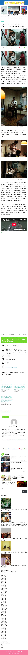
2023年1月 (3, 638)
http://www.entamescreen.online (16, 439)
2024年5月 (3, 615)
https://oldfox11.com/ (11, 367)
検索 (2, 488)
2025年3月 (3, 601)
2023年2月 (3, 637)
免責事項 (18, 651)
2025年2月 (3, 602)
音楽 (2, 647)
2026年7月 (3, 578)
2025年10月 (4, 591)
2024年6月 (3, 614)
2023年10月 (4, 625)
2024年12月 (4, 605)
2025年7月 (3, 595)
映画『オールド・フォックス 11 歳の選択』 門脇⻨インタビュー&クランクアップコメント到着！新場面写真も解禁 (7, 399)
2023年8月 (3, 628)
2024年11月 (4, 607)
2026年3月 (3, 584)
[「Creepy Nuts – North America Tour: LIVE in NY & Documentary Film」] (6, 503)
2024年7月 (3, 612)
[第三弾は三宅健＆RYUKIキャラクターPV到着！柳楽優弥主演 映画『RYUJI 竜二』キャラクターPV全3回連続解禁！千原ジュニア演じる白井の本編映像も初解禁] (6, 517)
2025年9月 (3, 592)
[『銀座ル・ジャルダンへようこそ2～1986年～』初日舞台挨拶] (6, 533)
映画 (2, 21)
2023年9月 (3, 627)
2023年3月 (3, 635)
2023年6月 (3, 631)
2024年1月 (3, 621)
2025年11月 (4, 589)
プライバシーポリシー (11, 651)
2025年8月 (3, 594)
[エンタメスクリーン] (14, 4)
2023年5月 (3, 632)
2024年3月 (3, 618)
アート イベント (5, 643)
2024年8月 (3, 611)
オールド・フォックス (5, 411)
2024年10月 (4, 608)
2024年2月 (3, 619)
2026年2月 (3, 585)
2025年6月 (3, 597)
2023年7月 (3, 630)
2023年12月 (4, 622)
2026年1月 (3, 587)
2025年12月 (4, 588)
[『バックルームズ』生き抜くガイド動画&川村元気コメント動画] (6, 546)
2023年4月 (3, 634)
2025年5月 (3, 598)
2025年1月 (3, 604)
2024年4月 (3, 617)
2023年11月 (4, 624)
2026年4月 (3, 582)
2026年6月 (3, 579)
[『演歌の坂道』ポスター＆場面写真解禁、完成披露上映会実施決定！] (6, 559)
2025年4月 (3, 599)
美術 (2, 646)
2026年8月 (3, 576)
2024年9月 (3, 609)
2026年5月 (3, 581)
